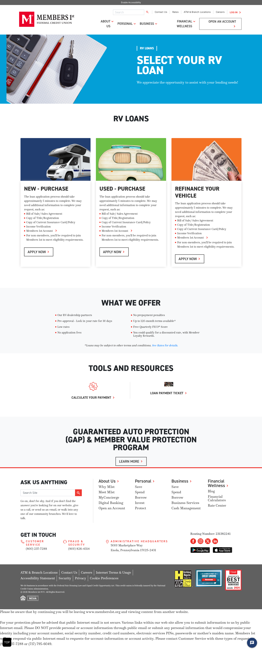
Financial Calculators (217, 498)
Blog (211, 491)
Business (147, 24)
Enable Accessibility (131, 2)
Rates (175, 12)
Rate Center (217, 505)
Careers (220, 12)
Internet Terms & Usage (113, 572)
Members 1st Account (39, 230)
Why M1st (107, 487)
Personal (125, 24)
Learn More (129, 461)
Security (65, 578)
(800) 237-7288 (36, 549)
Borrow (141, 497)
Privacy (80, 578)
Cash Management (186, 508)
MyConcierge (109, 497)
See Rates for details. (165, 345)
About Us (107, 481)
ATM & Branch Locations (197, 12)
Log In (234, 12)
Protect (140, 508)
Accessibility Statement (37, 578)
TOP (7, 642)
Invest (140, 503)
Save (138, 487)
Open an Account (112, 508)
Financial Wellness (216, 483)
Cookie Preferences (104, 578)
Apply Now (37, 252)
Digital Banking (111, 503)
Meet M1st (107, 492)
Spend (140, 492)
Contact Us (161, 12)
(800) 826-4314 (79, 549)
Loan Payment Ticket (166, 393)
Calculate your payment (91, 397)
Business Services (185, 503)
